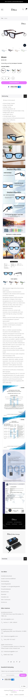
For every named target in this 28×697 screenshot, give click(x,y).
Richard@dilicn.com (9, 619)
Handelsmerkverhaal (6, 576)
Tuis (2, 18)
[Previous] (3, 34)
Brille (7, 694)
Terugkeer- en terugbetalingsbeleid (10, 586)
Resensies (3, 594)
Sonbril (11, 694)
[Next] (24, 34)
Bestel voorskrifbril (19, 694)
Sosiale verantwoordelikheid (8, 578)
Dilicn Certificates (5, 599)
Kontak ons (4, 602)
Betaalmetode (5, 591)
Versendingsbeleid (6, 584)
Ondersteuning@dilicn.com (11, 636)
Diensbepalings (5, 581)
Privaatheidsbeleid (6, 589)
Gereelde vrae (5, 597)
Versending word (5, 63)
